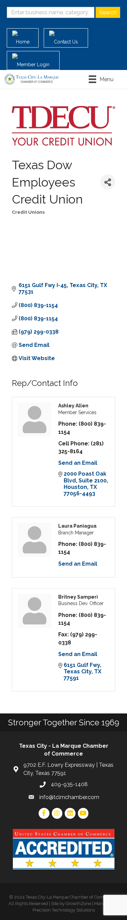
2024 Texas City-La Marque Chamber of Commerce (65, 897)
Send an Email (77, 463)
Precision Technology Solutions (64, 910)
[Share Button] (107, 182)
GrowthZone (78, 903)
